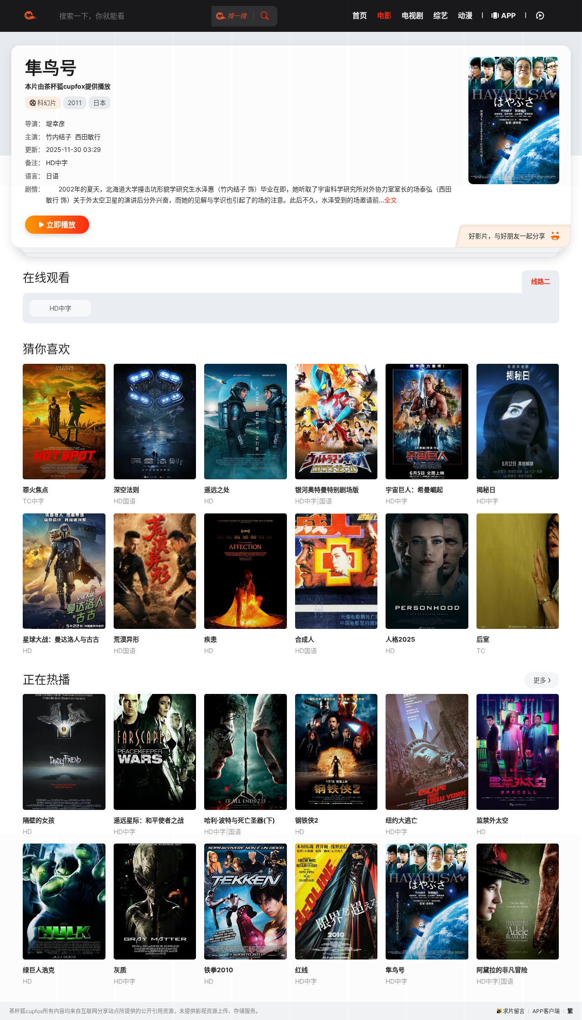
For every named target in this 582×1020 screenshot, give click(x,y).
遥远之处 (217, 489)
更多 (539, 680)
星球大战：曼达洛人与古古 (61, 639)
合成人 (304, 639)
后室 (483, 639)
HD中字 (60, 308)
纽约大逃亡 (401, 820)
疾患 (210, 639)
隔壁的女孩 (39, 820)
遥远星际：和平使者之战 (149, 820)
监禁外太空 (492, 820)
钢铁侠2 (306, 820)
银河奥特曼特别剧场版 (327, 489)
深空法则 (126, 489)
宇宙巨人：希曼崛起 (414, 489)
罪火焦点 (35, 489)
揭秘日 (486, 489)
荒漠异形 (126, 639)
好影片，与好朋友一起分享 (507, 236)
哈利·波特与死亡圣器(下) (239, 820)
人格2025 (400, 639)
